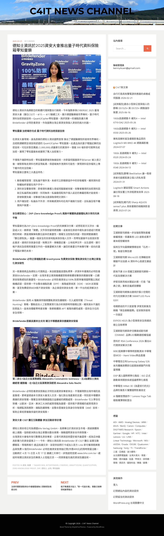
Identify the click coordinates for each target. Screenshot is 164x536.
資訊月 (122, 462)
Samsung (117, 448)
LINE (129, 437)
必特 (50, 468)
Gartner (117, 433)
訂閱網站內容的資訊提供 (126, 490)
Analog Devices (132, 422)
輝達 (139, 462)
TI (132, 448)
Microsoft (137, 440)
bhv (43, 465)
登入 (115, 484)
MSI (146, 440)
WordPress (100, 527)
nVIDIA (116, 444)
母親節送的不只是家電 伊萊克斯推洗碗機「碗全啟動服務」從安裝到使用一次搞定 (132, 310)
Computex (140, 426)
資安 (24, 465)
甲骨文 (138, 459)
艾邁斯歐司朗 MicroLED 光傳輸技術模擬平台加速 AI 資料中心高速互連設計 (132, 261)
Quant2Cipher (89, 465)
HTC (138, 433)
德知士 (44, 468)
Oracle (125, 444)
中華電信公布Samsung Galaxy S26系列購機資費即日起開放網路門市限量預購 (131, 365)
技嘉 (131, 459)
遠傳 (145, 462)
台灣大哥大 (134, 455)
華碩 (115, 462)
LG (123, 437)
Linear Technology (122, 440)
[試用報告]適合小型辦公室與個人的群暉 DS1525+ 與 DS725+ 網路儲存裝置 (131, 108)
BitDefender (52, 465)
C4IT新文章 (122, 87)
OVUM (133, 444)
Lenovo (116, 437)
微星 (143, 455)
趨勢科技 (131, 462)
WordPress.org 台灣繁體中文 (128, 502)
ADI (115, 422)
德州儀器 (123, 459)
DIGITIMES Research (123, 429)
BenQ (123, 426)
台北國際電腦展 (120, 455)
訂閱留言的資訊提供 (123, 496)
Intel (144, 433)
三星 (115, 451)
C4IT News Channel (82, 11)
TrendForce (140, 448)
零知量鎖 (56, 468)
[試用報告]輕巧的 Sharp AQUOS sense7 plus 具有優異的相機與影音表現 (131, 206)
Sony (126, 448)
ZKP (38, 468)
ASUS (115, 426)
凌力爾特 (131, 451)
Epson (138, 429)
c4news (31, 41)
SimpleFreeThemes (79, 527)
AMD (121, 422)
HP (132, 433)
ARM (143, 422)
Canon (130, 426)
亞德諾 (122, 451)
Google (126, 433)
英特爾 (146, 459)
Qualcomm (143, 444)
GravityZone (75, 465)
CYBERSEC (63, 465)
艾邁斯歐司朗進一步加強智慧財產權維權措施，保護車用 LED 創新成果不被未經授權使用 (132, 236)
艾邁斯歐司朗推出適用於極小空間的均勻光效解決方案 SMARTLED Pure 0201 (131, 296)
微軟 (115, 459)
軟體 (29, 465)
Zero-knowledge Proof (24, 468)
